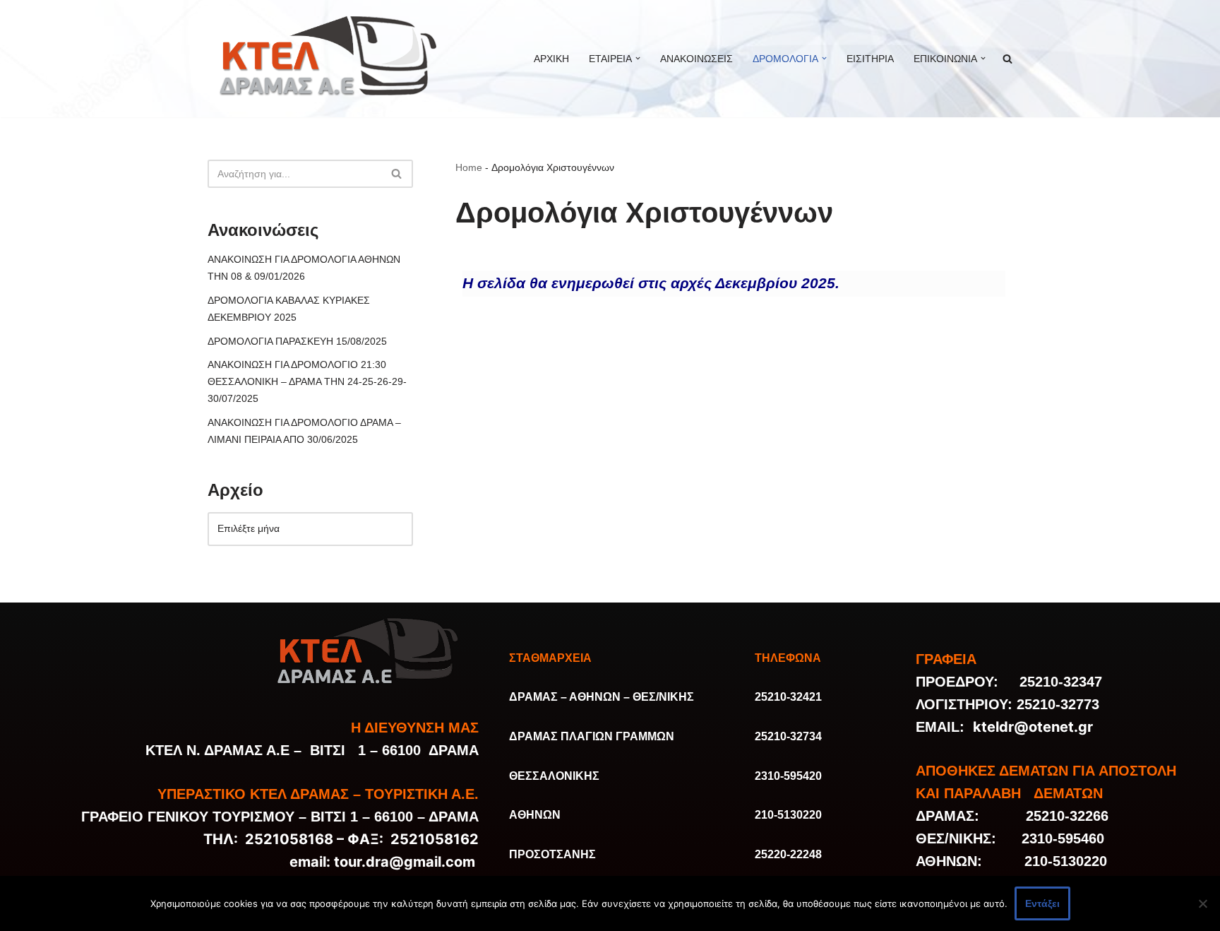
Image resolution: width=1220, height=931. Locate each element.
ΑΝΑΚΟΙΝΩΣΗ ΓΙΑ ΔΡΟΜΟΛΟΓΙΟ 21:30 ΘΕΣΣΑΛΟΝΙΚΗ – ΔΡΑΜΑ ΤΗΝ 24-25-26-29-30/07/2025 (307, 381)
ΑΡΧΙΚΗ (551, 58)
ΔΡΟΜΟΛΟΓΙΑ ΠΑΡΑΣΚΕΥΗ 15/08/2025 (297, 341)
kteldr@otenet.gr (1033, 726)
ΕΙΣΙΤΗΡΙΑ (870, 58)
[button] (637, 58)
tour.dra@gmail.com (404, 861)
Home (468, 167)
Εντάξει (1042, 903)
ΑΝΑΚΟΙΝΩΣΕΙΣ (696, 58)
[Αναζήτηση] (397, 174)
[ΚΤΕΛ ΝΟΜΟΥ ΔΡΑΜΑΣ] (331, 59)
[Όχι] (1202, 903)
